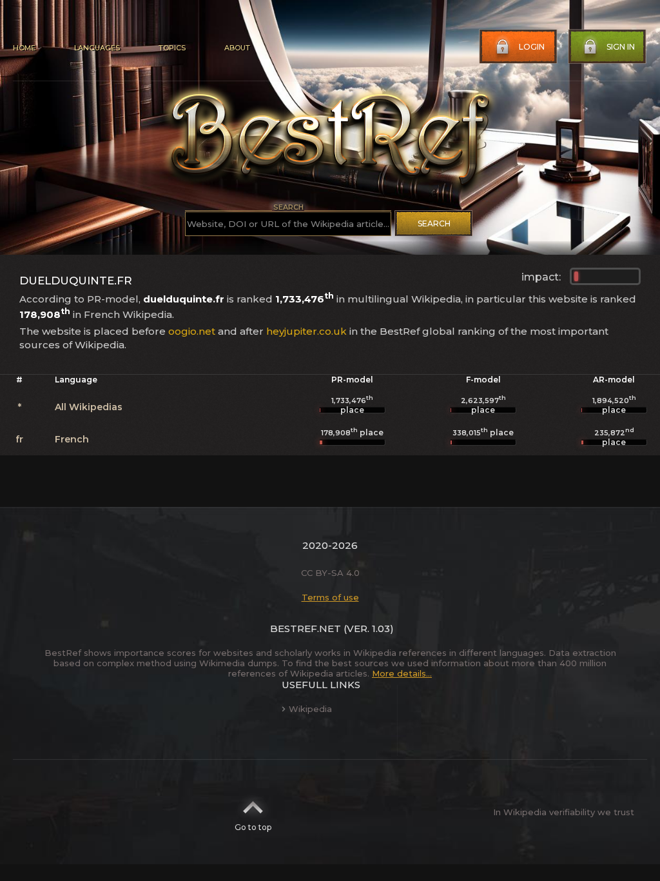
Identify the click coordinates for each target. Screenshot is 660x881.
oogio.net (191, 331)
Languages (97, 47)
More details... (402, 673)
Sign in (621, 47)
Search (434, 223)
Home (24, 47)
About (237, 47)
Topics (172, 47)
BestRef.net (305, 628)
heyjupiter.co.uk (306, 331)
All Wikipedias (88, 407)
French (72, 439)
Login (532, 47)
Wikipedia (310, 709)
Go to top (253, 827)
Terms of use (330, 597)
